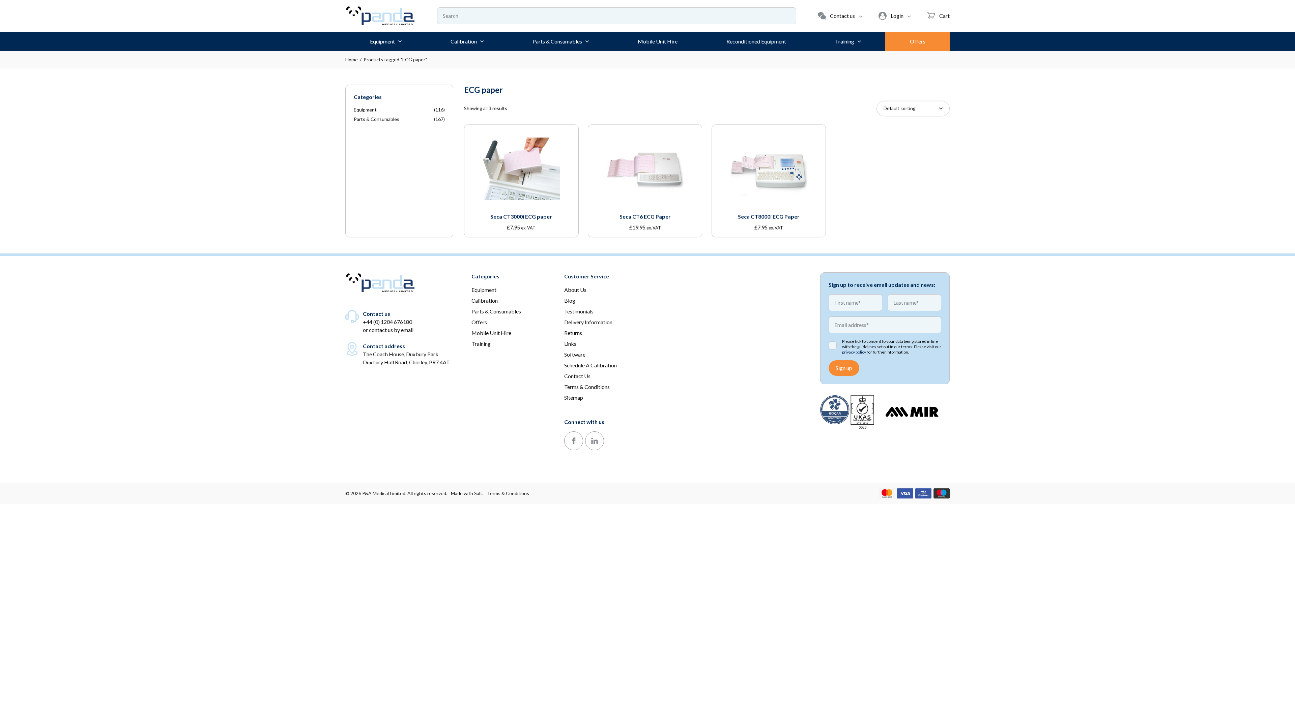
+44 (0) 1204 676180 (387, 321)
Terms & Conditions (508, 493)
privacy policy (854, 352)
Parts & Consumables (376, 119)
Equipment (365, 110)
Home (351, 59)
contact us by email (391, 330)
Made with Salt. (467, 493)
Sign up (844, 368)
